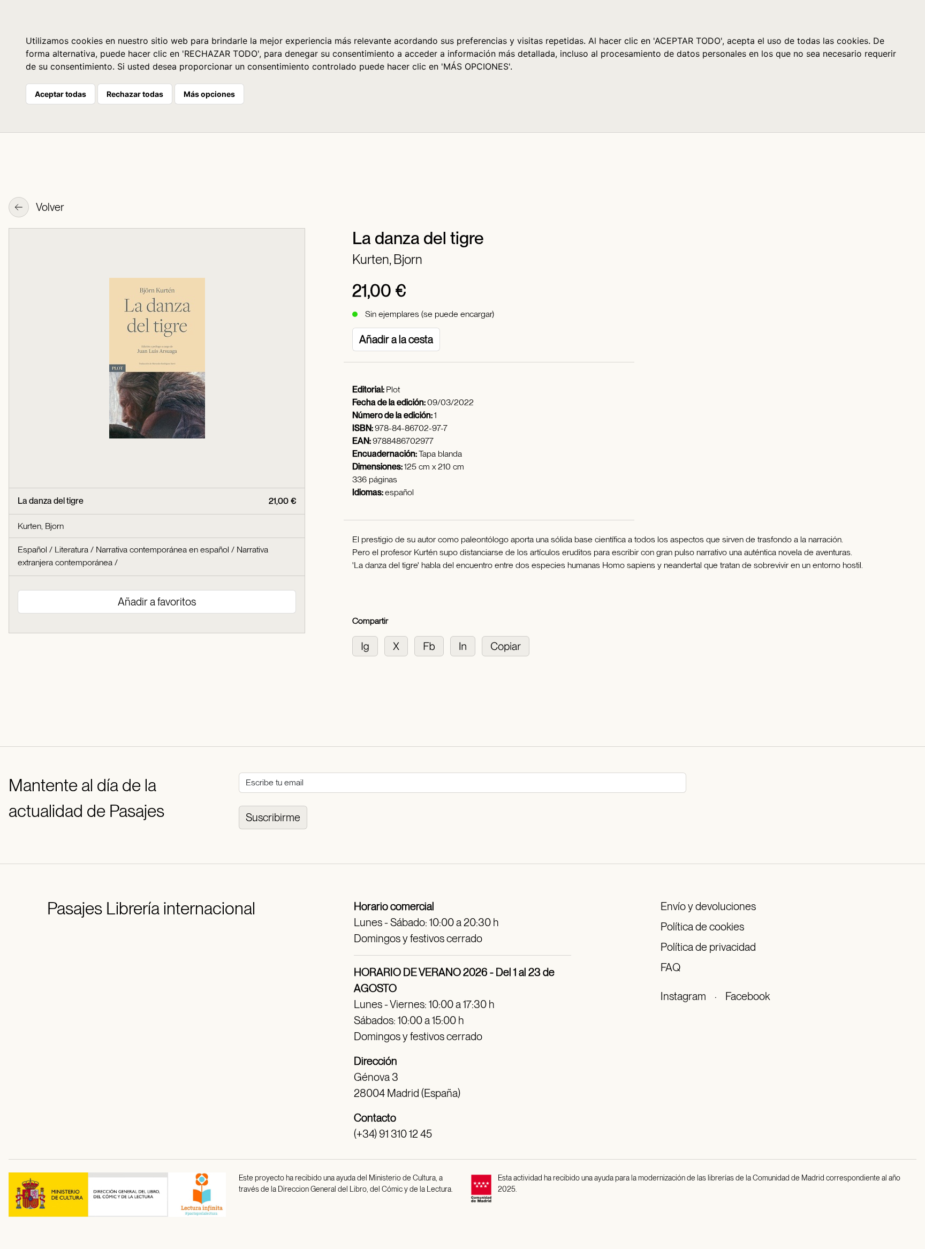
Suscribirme (273, 817)
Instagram (683, 996)
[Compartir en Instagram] (368, 645)
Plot (393, 389)
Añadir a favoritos (157, 601)
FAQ (670, 967)
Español (32, 549)
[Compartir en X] (399, 645)
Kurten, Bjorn (387, 259)
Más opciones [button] (209, 94)
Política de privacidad (708, 947)
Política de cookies (702, 926)
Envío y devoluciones (708, 906)
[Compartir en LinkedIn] (466, 645)
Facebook (747, 996)
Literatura (71, 549)
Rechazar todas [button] (135, 94)
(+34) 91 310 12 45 (393, 1133)
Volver (49, 207)
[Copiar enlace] (508, 645)
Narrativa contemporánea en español (162, 549)
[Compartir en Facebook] (432, 645)
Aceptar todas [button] (60, 94)
